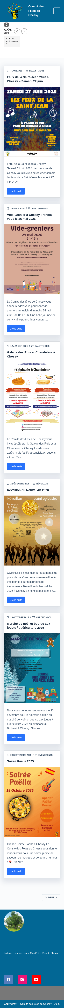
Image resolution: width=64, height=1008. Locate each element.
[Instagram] (22, 979)
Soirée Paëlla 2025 (20, 761)
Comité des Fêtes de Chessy (36, 11)
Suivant (49, 897)
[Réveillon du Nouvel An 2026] (32, 531)
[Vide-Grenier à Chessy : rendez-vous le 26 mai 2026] (32, 259)
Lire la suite (17, 192)
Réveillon (42, 484)
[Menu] (56, 11)
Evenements (45, 755)
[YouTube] (36, 979)
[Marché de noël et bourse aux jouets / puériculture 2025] (32, 668)
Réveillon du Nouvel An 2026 (28, 490)
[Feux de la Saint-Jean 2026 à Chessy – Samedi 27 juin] (32, 122)
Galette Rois (42, 346)
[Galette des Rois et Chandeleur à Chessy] (32, 397)
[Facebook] (8, 979)
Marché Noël (43, 617)
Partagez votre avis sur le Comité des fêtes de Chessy (31, 953)
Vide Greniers (40, 208)
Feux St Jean (36, 71)
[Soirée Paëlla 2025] (32, 802)
